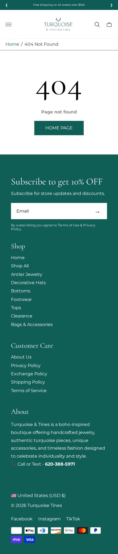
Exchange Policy (29, 373)
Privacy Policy (26, 365)
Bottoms (20, 291)
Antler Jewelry (26, 274)
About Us (21, 357)
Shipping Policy (28, 382)
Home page (59, 128)
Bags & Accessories (32, 324)
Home (12, 44)
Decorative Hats (28, 282)
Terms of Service (29, 390)
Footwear (21, 299)
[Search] (97, 24)
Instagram (49, 519)
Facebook (22, 519)
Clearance (21, 316)
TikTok (73, 519)
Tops (16, 307)
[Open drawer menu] (8, 24)
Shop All (20, 265)
